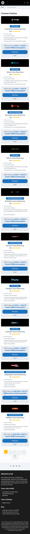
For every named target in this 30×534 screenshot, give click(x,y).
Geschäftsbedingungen (8, 493)
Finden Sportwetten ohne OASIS (10, 512)
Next (15, 456)
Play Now (15, 52)
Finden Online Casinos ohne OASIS (10, 514)
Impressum (5, 495)
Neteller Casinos (6, 503)
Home (2, 7)
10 (23, 451)
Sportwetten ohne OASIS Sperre (10, 492)
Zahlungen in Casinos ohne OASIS (10, 510)
